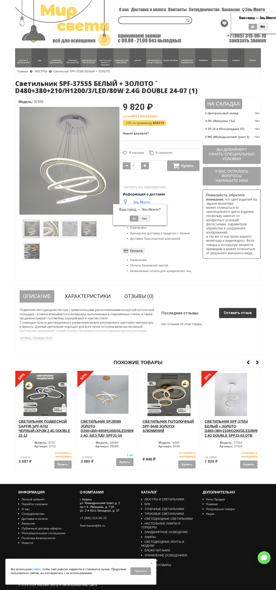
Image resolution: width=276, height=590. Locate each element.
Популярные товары (220, 509)
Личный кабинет (33, 499)
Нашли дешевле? (136, 133)
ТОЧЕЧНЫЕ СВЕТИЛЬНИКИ (164, 509)
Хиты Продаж (215, 499)
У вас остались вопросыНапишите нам (231, 176)
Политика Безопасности (38, 538)
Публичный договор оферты (41, 528)
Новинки (212, 504)
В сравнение (164, 152)
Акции (210, 513)
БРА (147, 504)
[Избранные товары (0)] (224, 23)
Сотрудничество (204, 9)
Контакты (177, 9)
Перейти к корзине (35, 504)
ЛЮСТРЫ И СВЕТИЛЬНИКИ (164, 499)
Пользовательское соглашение (43, 533)
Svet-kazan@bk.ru (92, 525)
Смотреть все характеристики (145, 187)
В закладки (136, 152)
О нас (124, 9)
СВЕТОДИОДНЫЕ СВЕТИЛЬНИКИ (168, 518)
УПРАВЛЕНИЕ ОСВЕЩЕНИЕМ (165, 555)
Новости (27, 543)
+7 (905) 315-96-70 (246, 35)
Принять (141, 571)
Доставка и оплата (148, 9)
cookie (36, 569)
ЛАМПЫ (150, 537)
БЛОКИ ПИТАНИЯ (157, 550)
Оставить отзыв (238, 313)
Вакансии (231, 9)
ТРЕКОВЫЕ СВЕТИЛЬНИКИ (164, 513)
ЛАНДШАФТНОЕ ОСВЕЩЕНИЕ (166, 532)
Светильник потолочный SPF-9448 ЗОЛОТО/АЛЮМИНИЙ (106, 426)
